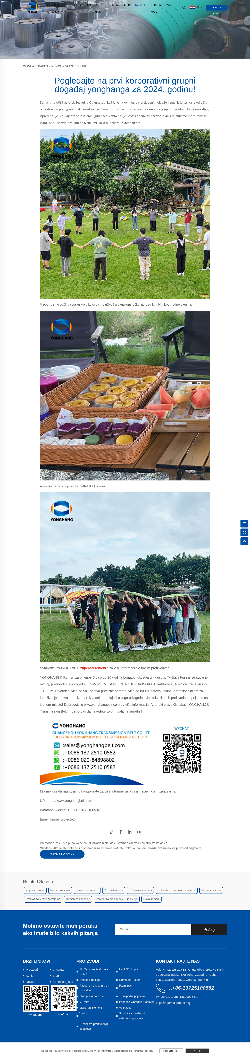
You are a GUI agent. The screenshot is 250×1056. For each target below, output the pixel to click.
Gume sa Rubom (129, 979)
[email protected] (63, 819)
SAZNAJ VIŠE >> (62, 854)
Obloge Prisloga (89, 979)
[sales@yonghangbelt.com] (244, 523)
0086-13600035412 (185, 996)
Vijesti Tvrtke (76, 66)
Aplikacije (125, 1007)
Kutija (114, 5)
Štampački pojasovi (91, 996)
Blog (127, 5)
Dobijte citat (217, 8)
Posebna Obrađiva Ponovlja (136, 1002)
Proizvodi (82, 5)
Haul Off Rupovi (129, 969)
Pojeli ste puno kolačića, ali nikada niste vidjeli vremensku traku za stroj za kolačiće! (111, 843)
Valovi (83, 1013)
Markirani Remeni (90, 1007)
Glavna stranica (54, 5)
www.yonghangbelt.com (102, 704)
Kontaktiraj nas (161, 5)
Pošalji (209, 929)
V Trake (84, 1002)
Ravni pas (125, 985)
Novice (141, 5)
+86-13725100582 (193, 988)
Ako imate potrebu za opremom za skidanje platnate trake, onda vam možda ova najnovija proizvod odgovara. (127, 848)
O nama (99, 5)
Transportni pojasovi (132, 996)
